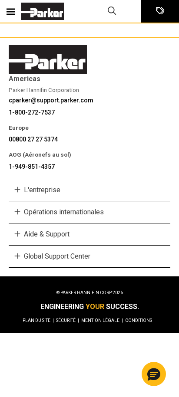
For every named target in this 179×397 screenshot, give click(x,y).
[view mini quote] (160, 11)
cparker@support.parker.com (51, 100)
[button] (154, 374)
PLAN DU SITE (38, 320)
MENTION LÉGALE (102, 320)
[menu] (11, 11)
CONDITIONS (138, 320)
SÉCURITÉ (67, 320)
